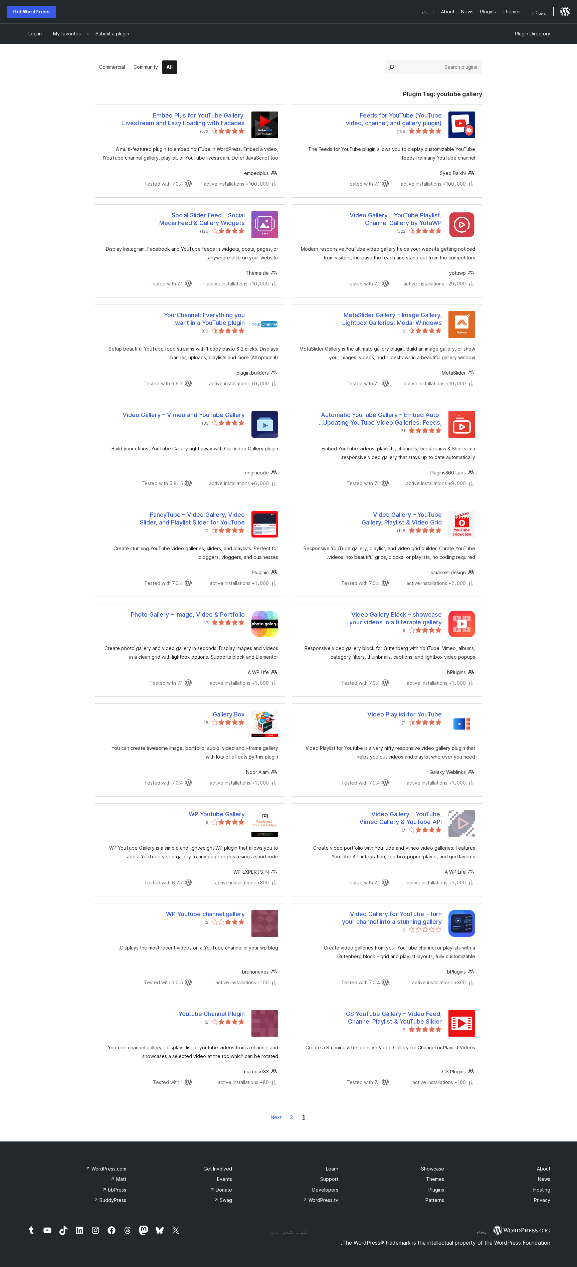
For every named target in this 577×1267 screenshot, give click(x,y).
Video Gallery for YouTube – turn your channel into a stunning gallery (392, 917)
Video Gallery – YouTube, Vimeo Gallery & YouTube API (400, 818)
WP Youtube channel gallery (205, 913)
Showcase (432, 1169)
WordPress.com (106, 1169)
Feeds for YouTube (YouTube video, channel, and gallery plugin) (394, 119)
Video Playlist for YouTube (404, 714)
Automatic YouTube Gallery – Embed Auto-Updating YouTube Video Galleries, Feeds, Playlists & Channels (381, 419)
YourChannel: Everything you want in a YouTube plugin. (204, 318)
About (543, 1169)
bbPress (114, 1190)
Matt (118, 1179)
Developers (325, 1190)
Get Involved (217, 1169)
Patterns (434, 1200)
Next (276, 1117)
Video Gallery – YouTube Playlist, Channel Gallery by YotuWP (396, 219)
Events (224, 1179)
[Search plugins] (391, 67)
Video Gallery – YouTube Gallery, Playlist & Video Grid (402, 518)
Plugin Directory (532, 33)
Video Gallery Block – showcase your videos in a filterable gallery (395, 618)
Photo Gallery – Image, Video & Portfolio (188, 614)
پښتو (481, 1231)
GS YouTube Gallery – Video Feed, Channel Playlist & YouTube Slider (394, 1017)
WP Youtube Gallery (217, 814)
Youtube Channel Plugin (212, 1013)
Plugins (436, 1190)
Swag (223, 1200)
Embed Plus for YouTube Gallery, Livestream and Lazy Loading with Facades (183, 119)
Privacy (542, 1200)
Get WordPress (31, 11)
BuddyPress (110, 1200)
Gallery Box (229, 714)
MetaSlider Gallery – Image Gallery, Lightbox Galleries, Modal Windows (392, 318)
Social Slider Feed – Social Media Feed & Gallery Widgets (202, 219)
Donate (221, 1190)
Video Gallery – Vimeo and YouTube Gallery (184, 414)
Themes (435, 1179)
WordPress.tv (320, 1200)
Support (329, 1179)
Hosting (541, 1190)
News (544, 1179)
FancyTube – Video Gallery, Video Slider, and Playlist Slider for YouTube (192, 518)
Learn (332, 1169)
